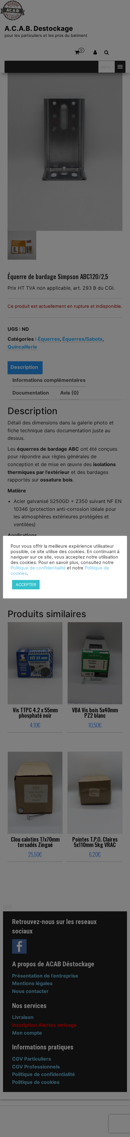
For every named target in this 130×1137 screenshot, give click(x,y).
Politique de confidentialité (38, 568)
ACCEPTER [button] (26, 584)
